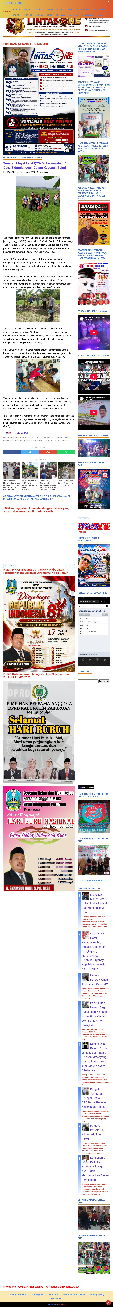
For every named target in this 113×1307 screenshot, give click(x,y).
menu (100, 15)
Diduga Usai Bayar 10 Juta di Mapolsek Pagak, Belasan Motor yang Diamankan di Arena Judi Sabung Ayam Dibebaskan (94, 1057)
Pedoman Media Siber (74, 1294)
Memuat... (84, 517)
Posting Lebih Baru (11, 566)
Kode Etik (53, 1294)
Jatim (50, 9)
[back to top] (108, 1302)
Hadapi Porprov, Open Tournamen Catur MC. (95, 980)
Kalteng (28, 15)
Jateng (59, 9)
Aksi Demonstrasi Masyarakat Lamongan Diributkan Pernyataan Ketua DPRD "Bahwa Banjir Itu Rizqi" (11, 485)
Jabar (69, 9)
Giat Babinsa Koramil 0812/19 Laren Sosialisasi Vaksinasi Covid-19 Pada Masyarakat (29, 485)
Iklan (27, 9)
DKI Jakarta (99, 9)
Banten (16, 15)
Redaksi (17, 9)
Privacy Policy (97, 1294)
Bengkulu (60, 15)
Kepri (49, 15)
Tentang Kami (37, 1294)
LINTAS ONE (12, 3)
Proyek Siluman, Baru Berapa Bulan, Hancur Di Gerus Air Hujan (66, 483)
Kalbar (39, 15)
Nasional (73, 15)
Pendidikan (88, 15)
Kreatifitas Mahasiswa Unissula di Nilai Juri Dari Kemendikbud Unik (94, 903)
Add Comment (42, 172)
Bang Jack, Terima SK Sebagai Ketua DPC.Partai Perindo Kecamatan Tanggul (94, 1098)
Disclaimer (56, 1298)
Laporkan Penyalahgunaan (93, 880)
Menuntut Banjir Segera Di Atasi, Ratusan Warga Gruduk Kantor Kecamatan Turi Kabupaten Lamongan (48, 485)
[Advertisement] (94, 704)
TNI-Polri (39, 9)
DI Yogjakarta (83, 9)
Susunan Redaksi (17, 1294)
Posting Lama (69, 566)
